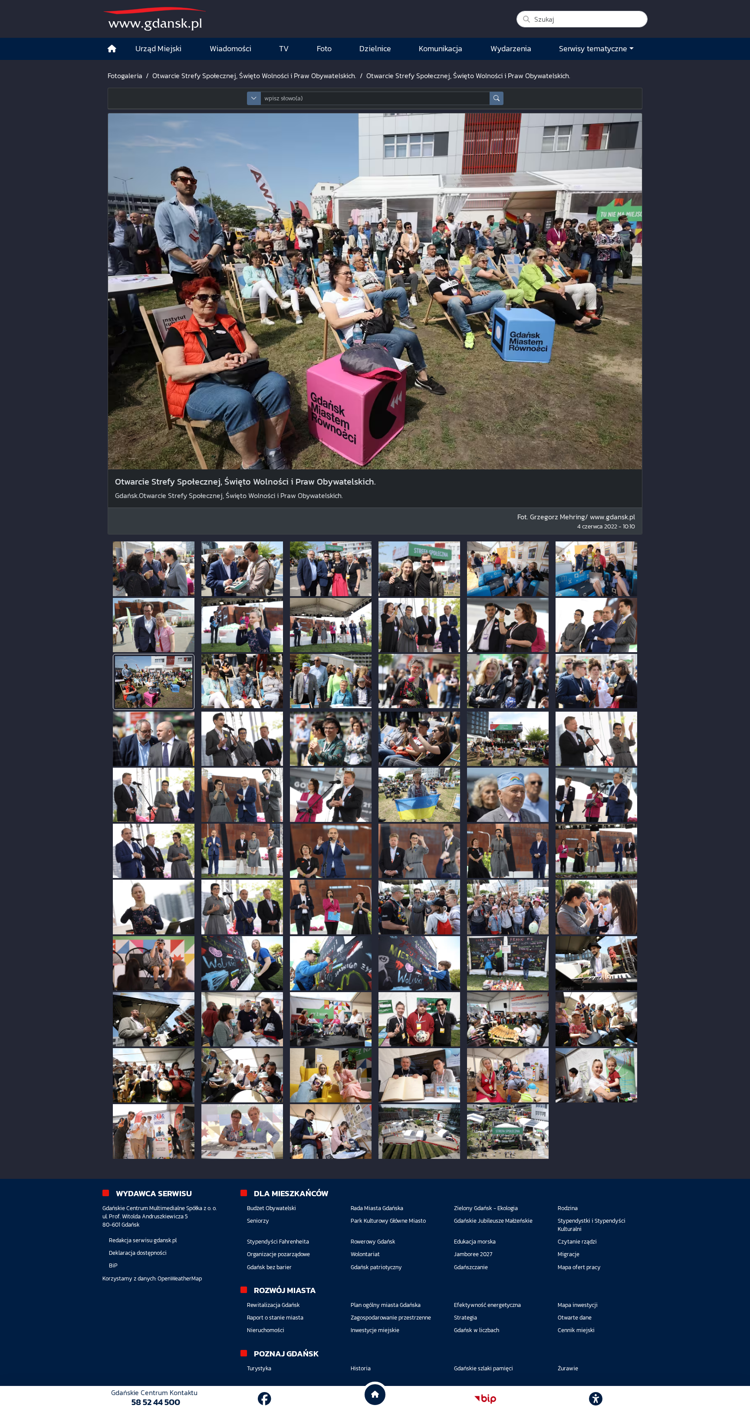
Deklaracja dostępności (138, 1253)
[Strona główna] (112, 49)
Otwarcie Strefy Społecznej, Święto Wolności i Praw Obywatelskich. (254, 75)
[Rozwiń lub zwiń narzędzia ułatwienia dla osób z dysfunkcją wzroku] (596, 1399)
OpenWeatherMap (180, 1278)
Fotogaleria (125, 75)
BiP (113, 1265)
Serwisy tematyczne (593, 48)
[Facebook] (264, 1399)
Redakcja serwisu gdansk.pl (143, 1240)
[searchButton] (496, 98)
